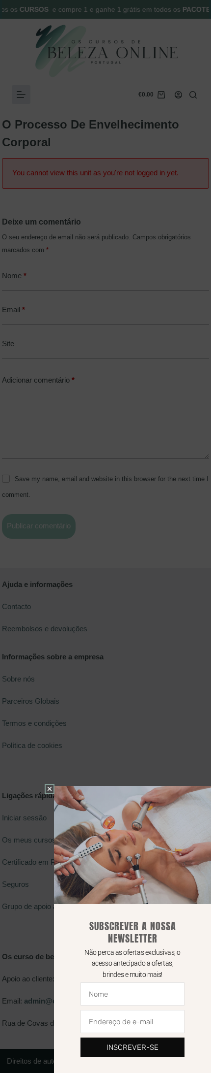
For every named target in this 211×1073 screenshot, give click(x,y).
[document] (105, 536)
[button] (50, 789)
